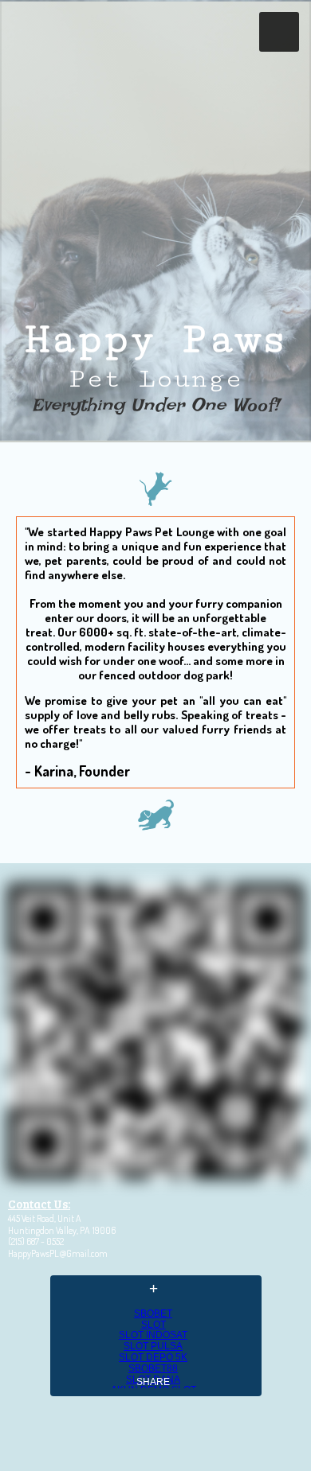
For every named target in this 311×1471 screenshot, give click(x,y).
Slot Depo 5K (153, 1357)
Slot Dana (153, 1379)
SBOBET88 (153, 1368)
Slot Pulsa (153, 1346)
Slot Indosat (153, 1335)
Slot (153, 1324)
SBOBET (153, 1313)
